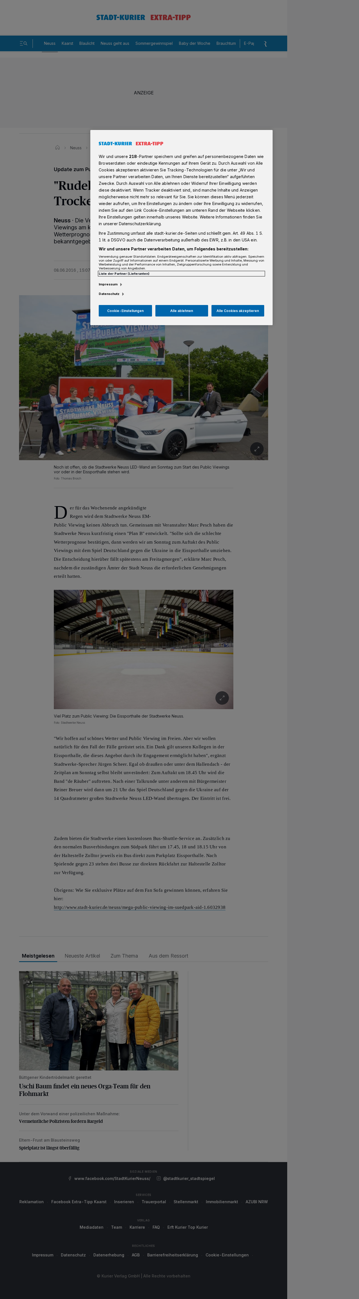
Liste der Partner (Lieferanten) (124, 274)
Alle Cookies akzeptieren (238, 311)
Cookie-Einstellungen (125, 311)
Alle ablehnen (181, 311)
